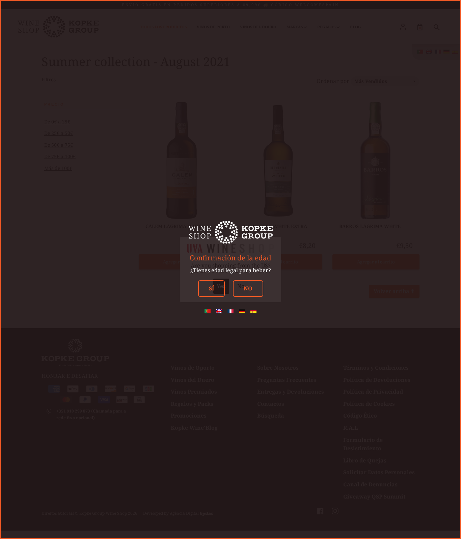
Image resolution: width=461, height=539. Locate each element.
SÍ (211, 288)
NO (248, 288)
